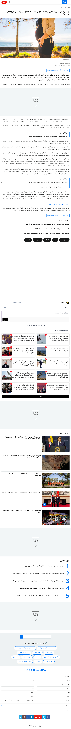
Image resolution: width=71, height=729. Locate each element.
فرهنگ (32, 692)
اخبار (65, 7)
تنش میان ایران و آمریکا (25, 661)
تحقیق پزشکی (48, 661)
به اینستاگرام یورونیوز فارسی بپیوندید (59, 204)
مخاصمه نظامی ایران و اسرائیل (47, 648)
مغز (55, 240)
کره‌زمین (32, 685)
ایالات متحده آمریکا (24, 652)
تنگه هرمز (15, 657)
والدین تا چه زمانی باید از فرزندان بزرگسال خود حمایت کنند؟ (52, 229)
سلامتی (32, 688)
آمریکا (28, 240)
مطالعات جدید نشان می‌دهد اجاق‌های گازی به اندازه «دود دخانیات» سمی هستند (48, 136)
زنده (4, 2)
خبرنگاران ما (67, 700)
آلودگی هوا (37, 240)
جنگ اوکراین (49, 652)
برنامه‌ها (32, 696)
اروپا (68, 681)
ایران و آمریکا (26, 657)
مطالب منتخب (64, 433)
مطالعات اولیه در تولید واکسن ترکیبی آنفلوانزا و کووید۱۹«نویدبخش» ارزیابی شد (47, 233)
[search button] (21, 637)
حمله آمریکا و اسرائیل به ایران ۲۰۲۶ (25, 648)
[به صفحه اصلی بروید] (64, 2)
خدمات (68, 706)
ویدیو (68, 696)
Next (68, 688)
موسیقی (38, 661)
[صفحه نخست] (69, 7)
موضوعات (67, 676)
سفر (69, 692)
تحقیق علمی (64, 240)
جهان (61, 7)
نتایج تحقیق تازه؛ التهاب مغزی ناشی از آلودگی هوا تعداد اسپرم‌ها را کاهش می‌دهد (48, 182)
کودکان (47, 240)
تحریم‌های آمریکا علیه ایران (51, 657)
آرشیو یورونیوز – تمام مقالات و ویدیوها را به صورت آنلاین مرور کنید (18, 700)
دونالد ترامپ (37, 652)
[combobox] (35, 637)
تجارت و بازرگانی (65, 685)
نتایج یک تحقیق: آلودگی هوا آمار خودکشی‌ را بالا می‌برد (54, 187)
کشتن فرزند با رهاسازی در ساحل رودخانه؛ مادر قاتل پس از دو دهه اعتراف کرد (48, 224)
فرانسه (37, 657)
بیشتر (68, 711)
